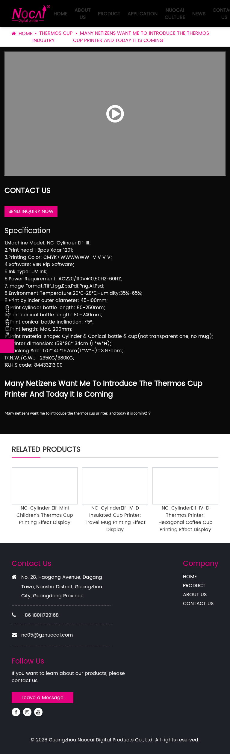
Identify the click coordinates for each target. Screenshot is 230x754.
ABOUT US (83, 13)
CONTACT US (198, 604)
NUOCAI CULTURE (175, 13)
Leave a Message (42, 698)
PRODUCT (109, 14)
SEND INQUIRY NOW (31, 211)
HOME (60, 14)
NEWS (198, 14)
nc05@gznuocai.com (47, 635)
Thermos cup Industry (52, 36)
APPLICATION (143, 14)
